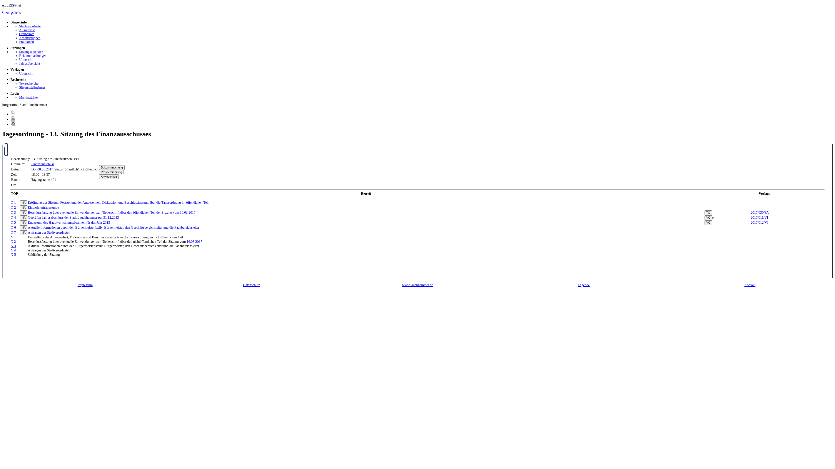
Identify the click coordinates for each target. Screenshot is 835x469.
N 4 (13, 250)
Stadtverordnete (30, 26)
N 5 (13, 254)
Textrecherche (28, 83)
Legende (584, 285)
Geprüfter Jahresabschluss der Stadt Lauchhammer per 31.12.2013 (73, 217)
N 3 (13, 246)
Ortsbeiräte (26, 34)
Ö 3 (13, 212)
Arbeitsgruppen (29, 38)
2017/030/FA (760, 212)
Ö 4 (13, 217)
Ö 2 (13, 207)
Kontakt (749, 285)
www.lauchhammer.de (417, 285)
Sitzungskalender (31, 52)
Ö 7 (13, 232)
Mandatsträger (29, 97)
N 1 (13, 237)
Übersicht (25, 59)
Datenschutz (251, 285)
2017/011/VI (759, 217)
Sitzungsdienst (12, 13)
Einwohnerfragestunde (43, 207)
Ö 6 (13, 227)
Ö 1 (13, 202)
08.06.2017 (45, 169)
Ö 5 (13, 222)
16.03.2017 (194, 241)
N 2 (13, 241)
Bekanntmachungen (33, 56)
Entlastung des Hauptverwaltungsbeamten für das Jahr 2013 (69, 222)
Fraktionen (26, 42)
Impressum (85, 285)
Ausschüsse (27, 30)
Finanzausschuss (42, 164)
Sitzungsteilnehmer (32, 87)
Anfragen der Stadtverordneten (49, 232)
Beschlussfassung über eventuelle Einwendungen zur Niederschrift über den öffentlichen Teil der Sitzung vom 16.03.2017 (111, 212)
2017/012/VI (759, 222)
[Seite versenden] (12, 114)
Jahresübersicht (29, 63)
